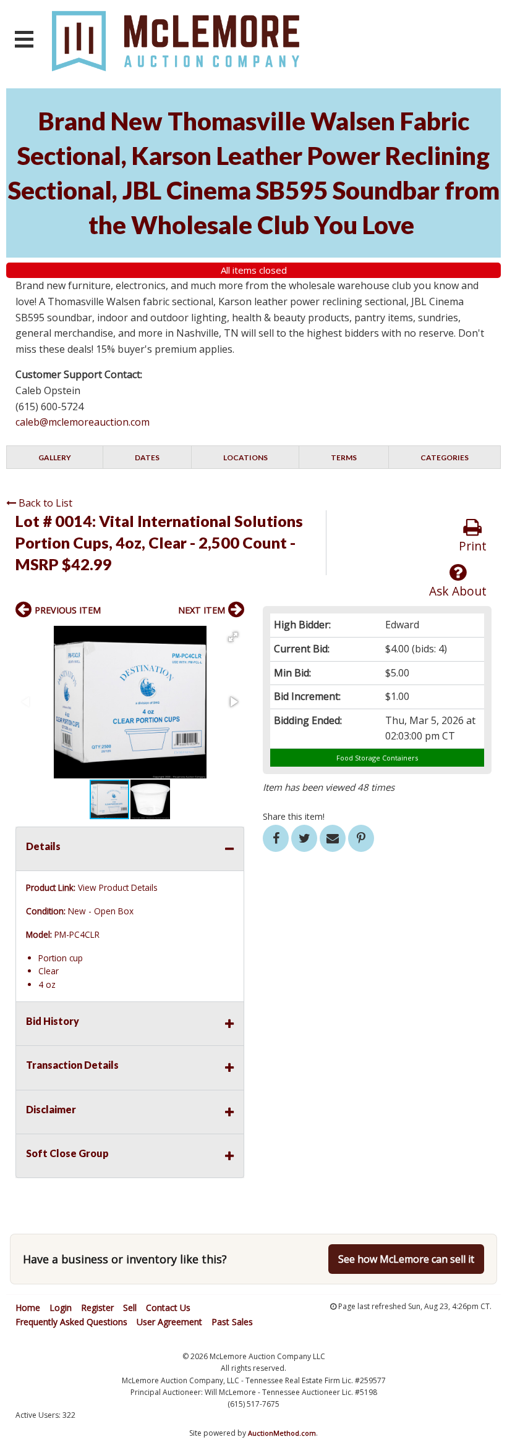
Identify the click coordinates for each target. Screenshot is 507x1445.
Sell (130, 1307)
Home (27, 1307)
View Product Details (118, 887)
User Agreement (169, 1322)
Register (97, 1307)
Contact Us (168, 1307)
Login (60, 1307)
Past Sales (232, 1322)
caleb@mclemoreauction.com (82, 422)
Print (473, 545)
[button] (233, 637)
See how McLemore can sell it (406, 1259)
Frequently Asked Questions (71, 1322)
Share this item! (294, 816)
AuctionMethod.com (282, 1433)
